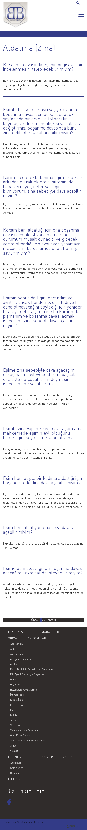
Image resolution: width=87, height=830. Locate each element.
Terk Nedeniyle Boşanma (24, 730)
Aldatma (14, 648)
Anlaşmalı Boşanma (21, 659)
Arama (78, 3)
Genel (13, 679)
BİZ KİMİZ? (15, 632)
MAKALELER (50, 632)
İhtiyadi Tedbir (17, 694)
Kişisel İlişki (16, 699)
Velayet (14, 750)
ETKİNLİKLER (18, 757)
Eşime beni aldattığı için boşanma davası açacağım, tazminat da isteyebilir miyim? (43, 570)
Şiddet (13, 745)
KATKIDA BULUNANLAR (57, 757)
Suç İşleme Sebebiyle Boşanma (27, 740)
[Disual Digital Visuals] (73, 826)
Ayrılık (13, 664)
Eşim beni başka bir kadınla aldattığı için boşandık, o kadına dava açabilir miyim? (42, 480)
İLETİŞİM (14, 779)
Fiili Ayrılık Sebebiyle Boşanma (27, 674)
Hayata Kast (16, 684)
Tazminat (15, 725)
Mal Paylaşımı (17, 704)
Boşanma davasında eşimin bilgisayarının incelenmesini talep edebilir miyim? (43, 67)
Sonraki (51, 620)
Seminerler (16, 767)
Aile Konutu (16, 643)
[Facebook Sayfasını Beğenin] (9, 802)
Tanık (13, 720)
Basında (14, 772)
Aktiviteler (15, 762)
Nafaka (14, 715)
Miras (13, 709)
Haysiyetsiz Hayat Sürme (23, 689)
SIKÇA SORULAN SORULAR (27, 638)
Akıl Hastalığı (17, 653)
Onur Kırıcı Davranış (21, 735)
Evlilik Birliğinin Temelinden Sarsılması (32, 669)
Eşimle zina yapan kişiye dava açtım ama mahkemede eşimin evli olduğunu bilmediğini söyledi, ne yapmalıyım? (43, 433)
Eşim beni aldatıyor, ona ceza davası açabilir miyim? (38, 530)
